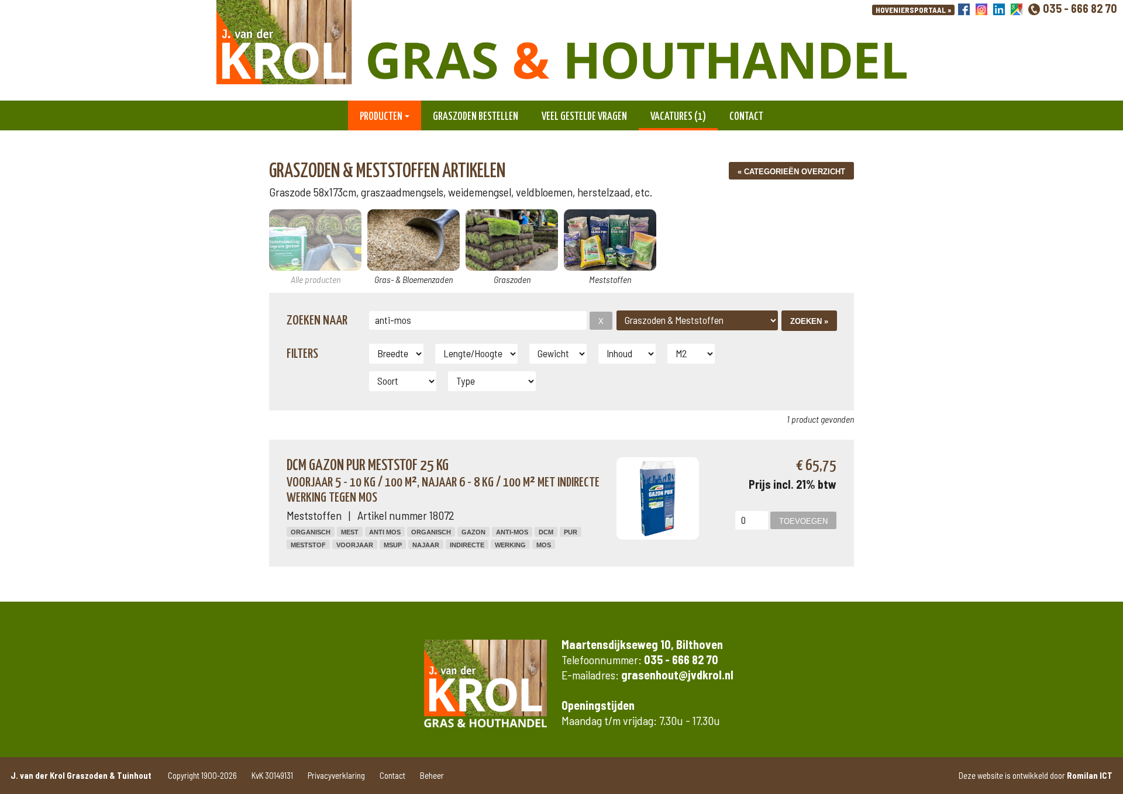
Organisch (310, 532)
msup (393, 544)
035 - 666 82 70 (1080, 8)
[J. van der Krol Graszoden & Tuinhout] (561, 44)
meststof (308, 544)
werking (510, 544)
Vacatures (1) (678, 116)
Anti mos (385, 532)
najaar (425, 544)
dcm (546, 532)
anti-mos (512, 532)
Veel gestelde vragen (584, 116)
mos (543, 544)
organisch (431, 532)
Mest (350, 532)
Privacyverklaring (336, 775)
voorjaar (354, 544)
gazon (473, 532)
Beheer (432, 775)
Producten (381, 116)
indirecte (467, 544)
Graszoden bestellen (475, 116)
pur (570, 532)
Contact (746, 116)
